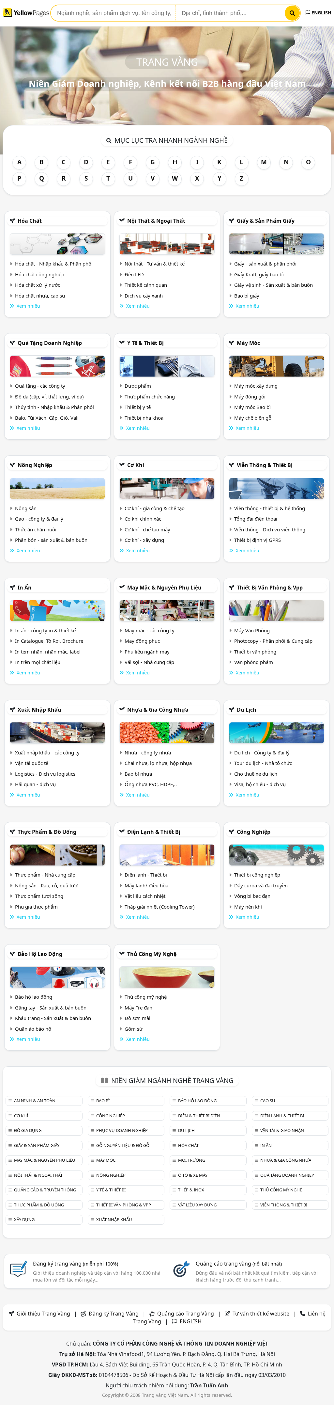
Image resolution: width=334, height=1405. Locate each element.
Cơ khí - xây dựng (144, 540)
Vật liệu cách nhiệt (145, 896)
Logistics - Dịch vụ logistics (45, 773)
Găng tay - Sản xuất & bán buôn (50, 1007)
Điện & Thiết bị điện (199, 1116)
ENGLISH (320, 12)
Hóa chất (30, 220)
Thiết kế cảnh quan (146, 285)
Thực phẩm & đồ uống (47, 831)
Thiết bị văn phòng (255, 651)
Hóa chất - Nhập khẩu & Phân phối (54, 263)
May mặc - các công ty (150, 630)
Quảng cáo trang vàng (239, 1263)
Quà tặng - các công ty (40, 385)
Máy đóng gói (250, 396)
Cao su (267, 1101)
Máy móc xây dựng (256, 385)
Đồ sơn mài (137, 1018)
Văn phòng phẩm (253, 662)
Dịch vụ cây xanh (144, 295)
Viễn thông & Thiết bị (265, 465)
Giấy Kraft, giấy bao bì (259, 274)
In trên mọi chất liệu (37, 662)
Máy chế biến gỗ (252, 417)
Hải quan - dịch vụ (35, 784)
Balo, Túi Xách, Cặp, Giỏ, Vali (47, 417)
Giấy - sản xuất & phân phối (265, 263)
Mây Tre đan (138, 1007)
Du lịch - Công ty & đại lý (262, 752)
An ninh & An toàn (34, 1101)
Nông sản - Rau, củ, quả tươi (47, 885)
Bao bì (103, 1101)
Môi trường (191, 1160)
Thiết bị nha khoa (144, 417)
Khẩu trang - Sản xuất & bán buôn (53, 1018)
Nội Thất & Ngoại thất (156, 220)
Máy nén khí (248, 906)
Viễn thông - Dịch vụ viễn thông (269, 529)
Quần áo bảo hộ (33, 1028)
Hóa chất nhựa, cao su (40, 295)
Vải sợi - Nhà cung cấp (149, 662)
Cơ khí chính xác (143, 518)
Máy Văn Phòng (252, 630)
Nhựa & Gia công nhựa (158, 709)
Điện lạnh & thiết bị (153, 831)
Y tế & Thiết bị (145, 343)
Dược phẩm (138, 385)
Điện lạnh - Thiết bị (146, 874)
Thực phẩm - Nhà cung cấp (45, 874)
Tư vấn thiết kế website (262, 1313)
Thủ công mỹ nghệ (151, 954)
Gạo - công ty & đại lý (39, 518)
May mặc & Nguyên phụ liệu (164, 587)
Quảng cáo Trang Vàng (185, 1313)
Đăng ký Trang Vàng (114, 1313)
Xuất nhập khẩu (39, 709)
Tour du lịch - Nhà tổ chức (263, 763)
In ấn (25, 587)
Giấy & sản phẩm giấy (266, 220)
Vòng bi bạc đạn (252, 896)
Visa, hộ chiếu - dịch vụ (260, 784)
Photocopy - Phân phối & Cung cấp (273, 641)
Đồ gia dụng (27, 1130)
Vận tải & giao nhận (282, 1130)
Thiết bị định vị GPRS (257, 540)
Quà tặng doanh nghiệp (50, 343)
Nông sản (26, 508)
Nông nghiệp (35, 465)
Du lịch (246, 709)
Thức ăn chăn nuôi (35, 529)
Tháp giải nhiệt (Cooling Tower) (160, 906)
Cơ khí (135, 465)
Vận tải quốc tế (31, 763)
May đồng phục (142, 641)
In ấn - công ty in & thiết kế (45, 630)
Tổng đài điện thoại (255, 518)
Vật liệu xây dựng (197, 1205)
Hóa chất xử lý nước (37, 285)
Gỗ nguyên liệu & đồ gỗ (122, 1145)
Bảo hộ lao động (40, 954)
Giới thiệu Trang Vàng (43, 1313)
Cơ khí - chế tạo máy (147, 529)
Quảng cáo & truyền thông (45, 1190)
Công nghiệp (253, 831)
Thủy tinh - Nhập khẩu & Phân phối (54, 407)
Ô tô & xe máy (192, 1175)
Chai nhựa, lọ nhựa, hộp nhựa (158, 763)
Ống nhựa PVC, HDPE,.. (151, 784)
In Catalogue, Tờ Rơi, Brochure (49, 641)
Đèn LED (134, 274)
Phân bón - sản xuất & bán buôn (51, 540)
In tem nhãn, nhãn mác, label (48, 651)
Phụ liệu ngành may (147, 651)
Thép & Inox (191, 1190)
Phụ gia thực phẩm (36, 906)
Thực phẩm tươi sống (39, 896)
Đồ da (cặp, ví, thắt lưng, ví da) (49, 396)
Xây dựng (24, 1219)
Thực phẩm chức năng (150, 396)
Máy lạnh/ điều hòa (146, 885)
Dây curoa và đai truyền (261, 885)
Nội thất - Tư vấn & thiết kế (155, 263)
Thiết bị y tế (138, 407)
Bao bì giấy (246, 295)
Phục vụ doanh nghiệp (122, 1130)
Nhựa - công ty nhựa (148, 752)
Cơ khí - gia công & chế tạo (155, 508)
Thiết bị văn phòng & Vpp (270, 587)
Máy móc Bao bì (252, 407)
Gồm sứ (134, 1028)
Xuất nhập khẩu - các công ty (47, 752)
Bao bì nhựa (138, 773)
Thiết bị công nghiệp (257, 874)
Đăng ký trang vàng (75, 1263)
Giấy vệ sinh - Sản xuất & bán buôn (273, 285)
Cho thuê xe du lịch (255, 773)
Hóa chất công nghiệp (39, 274)
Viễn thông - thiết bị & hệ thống (269, 508)
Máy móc (248, 343)
